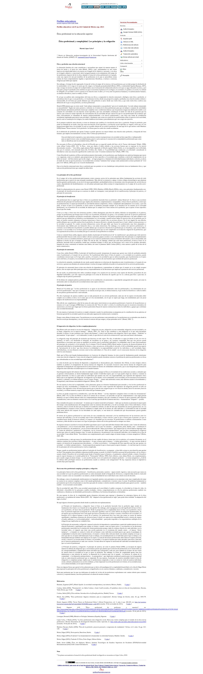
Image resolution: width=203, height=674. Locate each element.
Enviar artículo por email (131, 57)
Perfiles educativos (66, 21)
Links (127, 584)
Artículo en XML (128, 42)
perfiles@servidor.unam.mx (101, 672)
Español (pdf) (127, 39)
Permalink (126, 75)
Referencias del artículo (130, 45)
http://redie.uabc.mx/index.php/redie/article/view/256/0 (128, 622)
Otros (124, 69)
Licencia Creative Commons (129, 662)
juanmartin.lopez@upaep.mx (87, 57)
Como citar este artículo (131, 48)
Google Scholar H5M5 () (132, 32)
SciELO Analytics (128, 29)
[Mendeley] (121, 69)
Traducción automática (130, 54)
